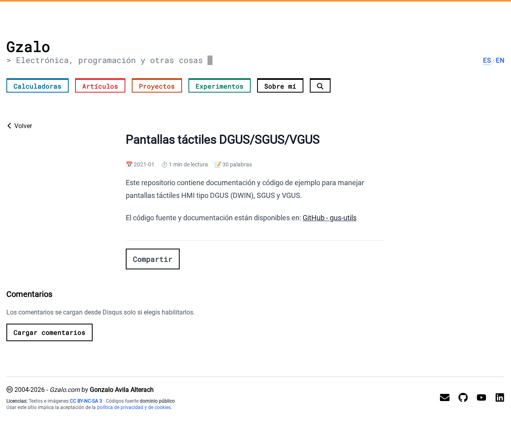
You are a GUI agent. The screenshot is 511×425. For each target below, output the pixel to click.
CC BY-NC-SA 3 (86, 401)
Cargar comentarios (49, 332)
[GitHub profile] (460, 397)
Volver (22, 126)
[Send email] (442, 397)
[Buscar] (320, 85)
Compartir (152, 259)
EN (500, 60)
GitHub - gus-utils (330, 217)
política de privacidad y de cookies (134, 407)
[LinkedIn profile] (497, 397)
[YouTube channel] (478, 397)
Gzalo (28, 46)
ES (487, 60)
